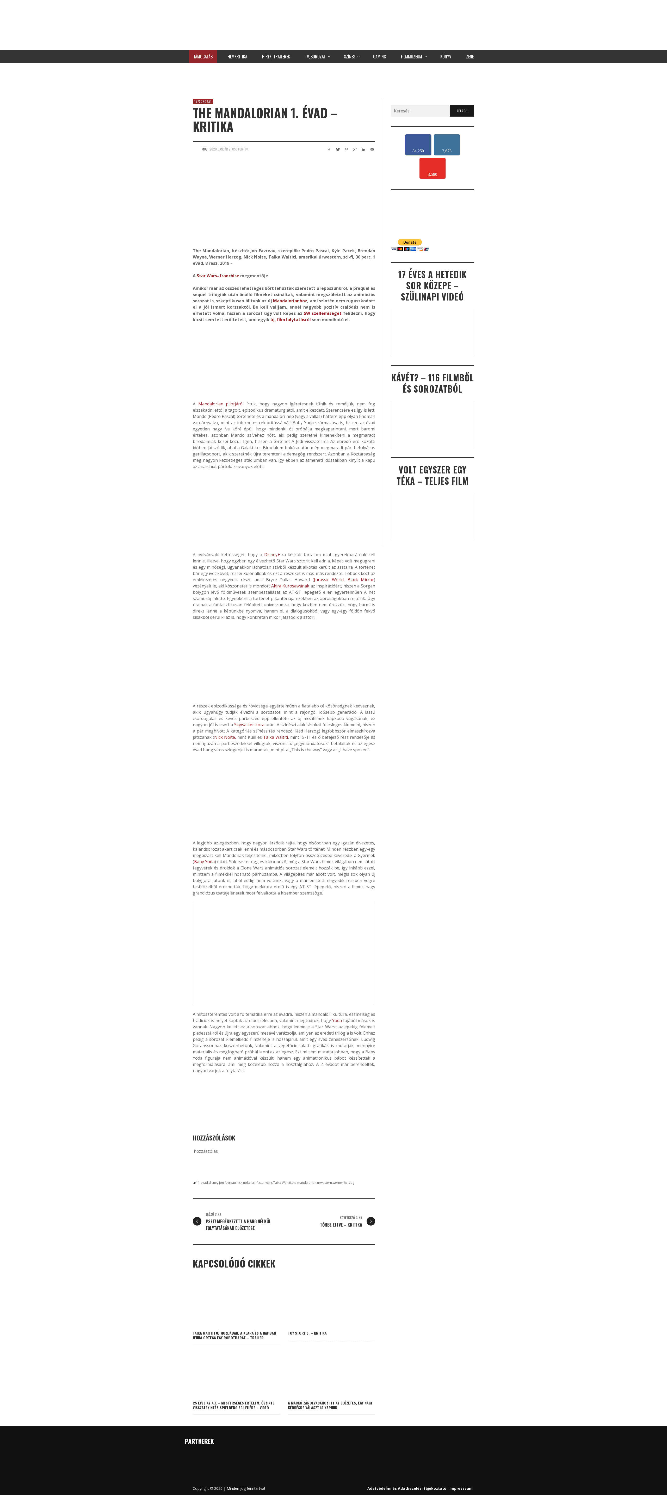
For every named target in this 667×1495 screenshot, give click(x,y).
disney (213, 1182)
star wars (266, 1182)
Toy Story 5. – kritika (307, 1333)
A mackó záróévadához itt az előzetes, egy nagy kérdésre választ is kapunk (330, 1405)
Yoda (337, 1020)
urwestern (324, 1182)
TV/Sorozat (203, 101)
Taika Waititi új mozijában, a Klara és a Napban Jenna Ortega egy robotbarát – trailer (234, 1335)
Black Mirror (361, 580)
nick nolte (244, 1182)
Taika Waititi (275, 737)
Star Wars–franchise (218, 276)
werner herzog (343, 1182)
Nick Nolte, (225, 737)
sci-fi (254, 1182)
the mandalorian (304, 1182)
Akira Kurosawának (290, 586)
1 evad (203, 1182)
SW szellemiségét (323, 313)
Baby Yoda (204, 861)
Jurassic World (329, 580)
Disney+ (272, 554)
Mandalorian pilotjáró (220, 404)
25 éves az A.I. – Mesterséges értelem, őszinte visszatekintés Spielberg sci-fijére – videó (233, 1405)
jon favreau (227, 1182)
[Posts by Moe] (196, 149)
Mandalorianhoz (290, 301)
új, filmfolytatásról (290, 319)
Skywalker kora (249, 725)
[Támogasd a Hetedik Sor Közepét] (333, 79)
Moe (204, 149)
